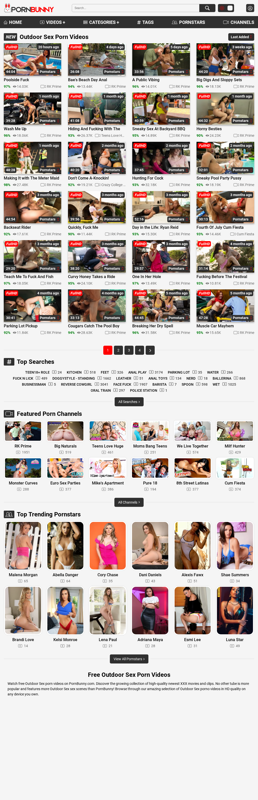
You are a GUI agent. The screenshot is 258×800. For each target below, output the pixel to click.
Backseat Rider (17, 227)
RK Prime (54, 86)
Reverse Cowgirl (84, 384)
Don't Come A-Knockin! (88, 178)
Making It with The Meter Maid (31, 178)
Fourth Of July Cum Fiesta (220, 227)
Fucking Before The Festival (222, 277)
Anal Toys (164, 378)
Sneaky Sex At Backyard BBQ (158, 129)
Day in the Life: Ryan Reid (155, 227)
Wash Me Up (15, 129)
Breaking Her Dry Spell (152, 326)
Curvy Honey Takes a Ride (91, 277)
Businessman (39, 384)
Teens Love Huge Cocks (113, 136)
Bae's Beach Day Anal (87, 80)
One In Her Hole (146, 277)
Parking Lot (185, 372)
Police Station (148, 390)
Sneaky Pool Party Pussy (219, 178)
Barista (164, 384)
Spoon (195, 384)
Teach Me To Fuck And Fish (28, 277)
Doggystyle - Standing (81, 378)
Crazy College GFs (113, 185)
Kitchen (81, 372)
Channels (242, 22)
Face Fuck (130, 384)
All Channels (128, 502)
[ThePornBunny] (29, 8)
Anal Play (145, 372)
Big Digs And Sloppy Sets (219, 80)
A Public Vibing (145, 80)
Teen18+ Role (43, 372)
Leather (129, 378)
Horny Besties (209, 129)
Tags (148, 22)
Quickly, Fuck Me (83, 227)
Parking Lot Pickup (21, 326)
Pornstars (192, 22)
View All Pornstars (128, 659)
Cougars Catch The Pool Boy (93, 326)
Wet (224, 384)
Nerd (197, 378)
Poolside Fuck (16, 80)
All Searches (128, 402)
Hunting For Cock (147, 178)
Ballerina (229, 378)
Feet (112, 372)
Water (220, 372)
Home (15, 22)
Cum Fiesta (245, 234)
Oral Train (108, 390)
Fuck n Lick (30, 378)
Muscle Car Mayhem (215, 326)
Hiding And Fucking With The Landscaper (94, 129)
